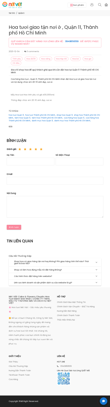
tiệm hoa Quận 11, (23, 117)
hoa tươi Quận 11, (16, 115)
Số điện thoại (63, 155)
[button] (77, 5)
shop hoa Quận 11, (65, 115)
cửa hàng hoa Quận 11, (74, 117)
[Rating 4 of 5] (35, 149)
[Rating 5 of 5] (41, 149)
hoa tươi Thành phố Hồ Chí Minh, (40, 115)
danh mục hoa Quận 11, (42, 120)
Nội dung (11, 193)
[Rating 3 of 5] (30, 149)
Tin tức (12, 13)
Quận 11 (21, 13)
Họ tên (10, 155)
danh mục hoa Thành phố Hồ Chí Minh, (72, 120)
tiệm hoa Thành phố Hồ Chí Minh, (47, 117)
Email (9, 174)
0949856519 (72, 41)
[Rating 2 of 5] (25, 149)
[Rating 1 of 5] (19, 149)
